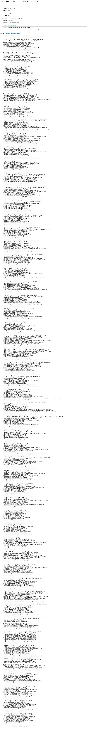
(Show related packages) (15, 33)
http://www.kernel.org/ (12, 25)
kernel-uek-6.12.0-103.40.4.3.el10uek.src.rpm (16, 18)
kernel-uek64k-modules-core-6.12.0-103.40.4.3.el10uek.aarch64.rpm (20, 17)
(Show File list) (7, 33)
